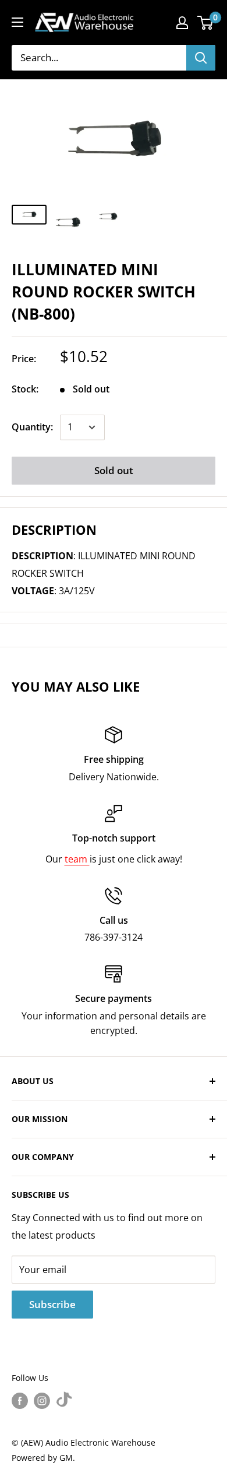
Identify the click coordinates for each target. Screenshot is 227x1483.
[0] (205, 23)
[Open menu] (17, 22)
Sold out (113, 470)
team (77, 859)
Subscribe (52, 1304)
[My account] (182, 22)
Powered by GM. (43, 1457)
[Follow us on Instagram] (42, 1401)
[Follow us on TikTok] (64, 1401)
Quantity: (32, 426)
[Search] (200, 58)
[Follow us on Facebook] (20, 1401)
